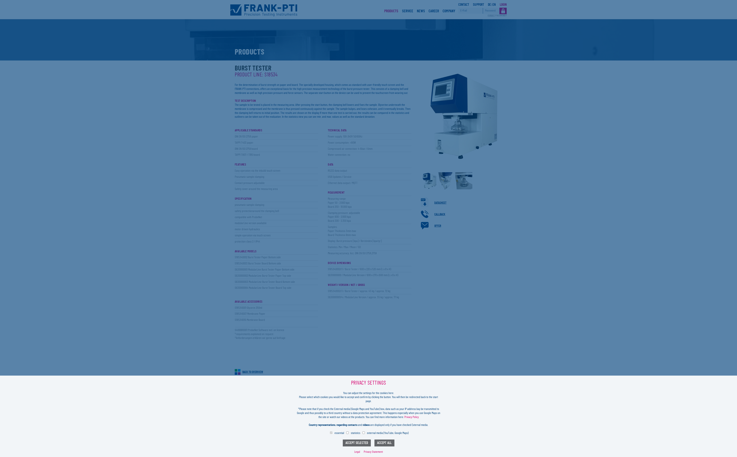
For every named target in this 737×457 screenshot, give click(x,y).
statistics (355, 433)
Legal (357, 451)
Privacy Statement (373, 451)
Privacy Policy (411, 417)
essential (339, 433)
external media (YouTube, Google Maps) (388, 433)
